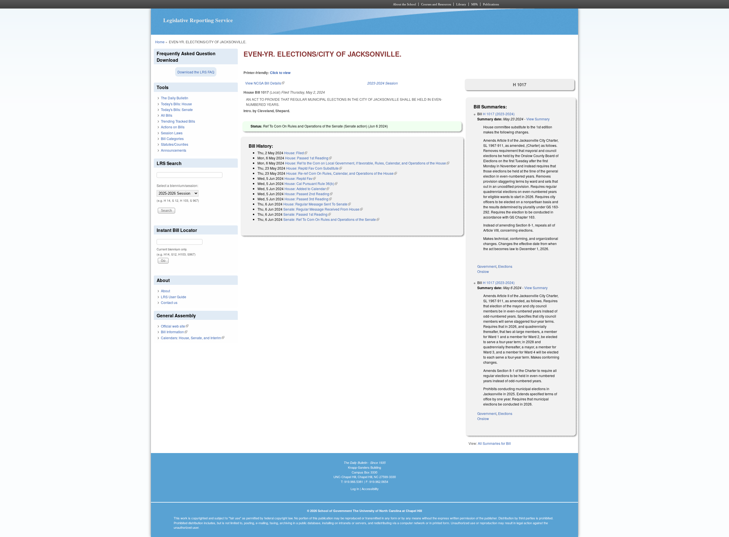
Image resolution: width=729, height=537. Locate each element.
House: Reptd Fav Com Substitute (314, 168)
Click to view (280, 72)
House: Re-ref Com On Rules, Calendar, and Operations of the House (341, 173)
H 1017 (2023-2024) (499, 113)
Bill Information (174, 331)
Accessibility (370, 488)
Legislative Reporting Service (198, 20)
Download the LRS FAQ (195, 71)
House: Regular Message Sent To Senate (317, 203)
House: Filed (295, 152)
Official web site (175, 326)
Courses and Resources (436, 4)
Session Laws (172, 132)
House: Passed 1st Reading (308, 157)
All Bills (166, 115)
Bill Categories (172, 138)
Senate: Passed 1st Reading (307, 214)
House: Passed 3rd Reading (308, 198)
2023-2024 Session (382, 83)
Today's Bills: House (176, 103)
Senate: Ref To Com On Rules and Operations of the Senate (331, 219)
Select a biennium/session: (177, 185)
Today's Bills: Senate (177, 109)
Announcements (173, 150)
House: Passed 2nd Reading (308, 193)
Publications (491, 4)
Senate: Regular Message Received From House (323, 209)
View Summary (538, 118)
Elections (505, 266)
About (165, 290)
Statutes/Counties (174, 144)
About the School (404, 4)
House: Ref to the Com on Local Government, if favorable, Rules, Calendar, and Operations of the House (367, 163)
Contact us (169, 302)
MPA (474, 4)
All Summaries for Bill (494, 443)
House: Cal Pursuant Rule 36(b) (310, 183)
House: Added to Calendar (306, 188)
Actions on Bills (173, 126)
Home (160, 41)
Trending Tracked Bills (178, 121)
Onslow (483, 271)
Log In (355, 488)
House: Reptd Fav (300, 178)
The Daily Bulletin (174, 97)
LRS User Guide (173, 296)
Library (461, 4)
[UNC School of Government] (289, 4)
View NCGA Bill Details (264, 83)
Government (486, 266)
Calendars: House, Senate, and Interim (192, 337)
